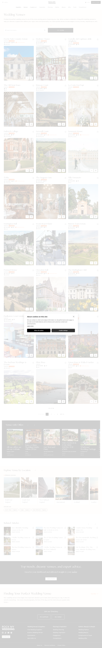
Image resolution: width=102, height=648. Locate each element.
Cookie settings (63, 330)
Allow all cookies (39, 330)
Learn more (30, 326)
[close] (73, 316)
